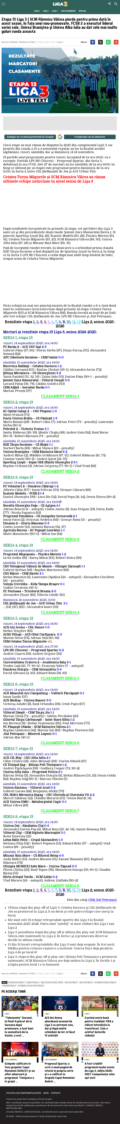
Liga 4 (55, 11)
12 (79, 890)
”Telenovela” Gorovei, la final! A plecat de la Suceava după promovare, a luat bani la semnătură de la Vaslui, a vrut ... (19, 1026)
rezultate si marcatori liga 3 (31, 986)
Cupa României (68, 11)
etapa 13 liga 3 (32, 982)
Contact (55, 1093)
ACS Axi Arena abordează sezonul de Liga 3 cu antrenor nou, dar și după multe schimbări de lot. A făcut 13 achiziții (60, 1026)
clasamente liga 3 (16, 982)
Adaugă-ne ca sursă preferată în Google (30, 136)
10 (68, 322)
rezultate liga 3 (9, 986)
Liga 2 (37, 11)
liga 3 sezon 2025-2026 (52, 982)
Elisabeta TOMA (27, 42)
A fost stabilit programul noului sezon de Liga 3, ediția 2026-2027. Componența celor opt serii (100, 1070)
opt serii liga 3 (86, 982)
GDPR (46, 1093)
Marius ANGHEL (10, 42)
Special (82, 11)
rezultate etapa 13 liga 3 (105, 982)
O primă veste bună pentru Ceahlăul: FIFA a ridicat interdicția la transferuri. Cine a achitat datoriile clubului (99, 1026)
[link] (102, 900)
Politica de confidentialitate (23, 1093)
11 (73, 322)
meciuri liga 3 (71, 982)
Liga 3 (46, 11)
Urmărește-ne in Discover (89, 136)
